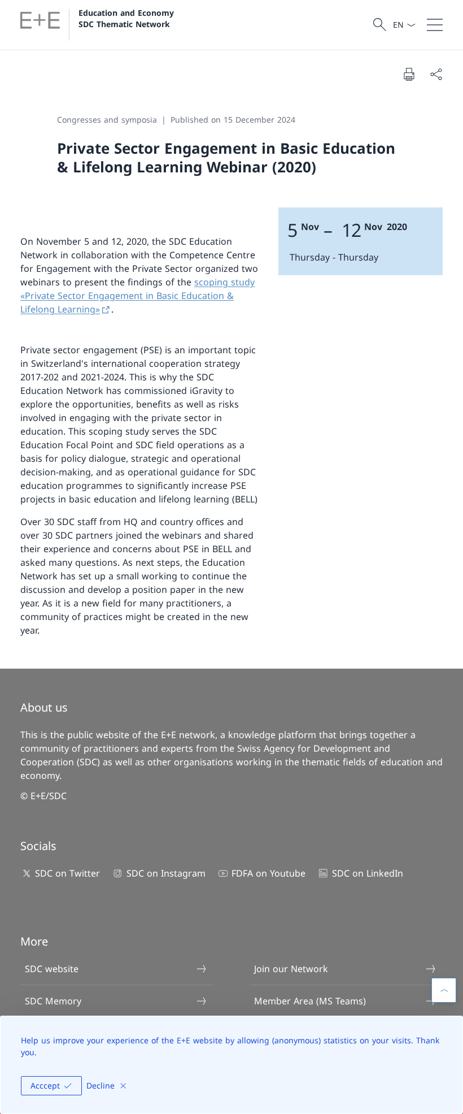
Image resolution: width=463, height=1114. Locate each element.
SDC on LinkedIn (367, 873)
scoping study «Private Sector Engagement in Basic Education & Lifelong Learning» (137, 295)
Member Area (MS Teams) (310, 1001)
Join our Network (291, 969)
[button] (443, 990)
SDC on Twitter (67, 873)
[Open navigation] (435, 25)
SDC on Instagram (165, 873)
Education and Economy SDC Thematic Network (127, 18)
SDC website (51, 969)
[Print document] (408, 74)
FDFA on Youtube (268, 873)
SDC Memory (53, 1001)
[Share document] (435, 74)
